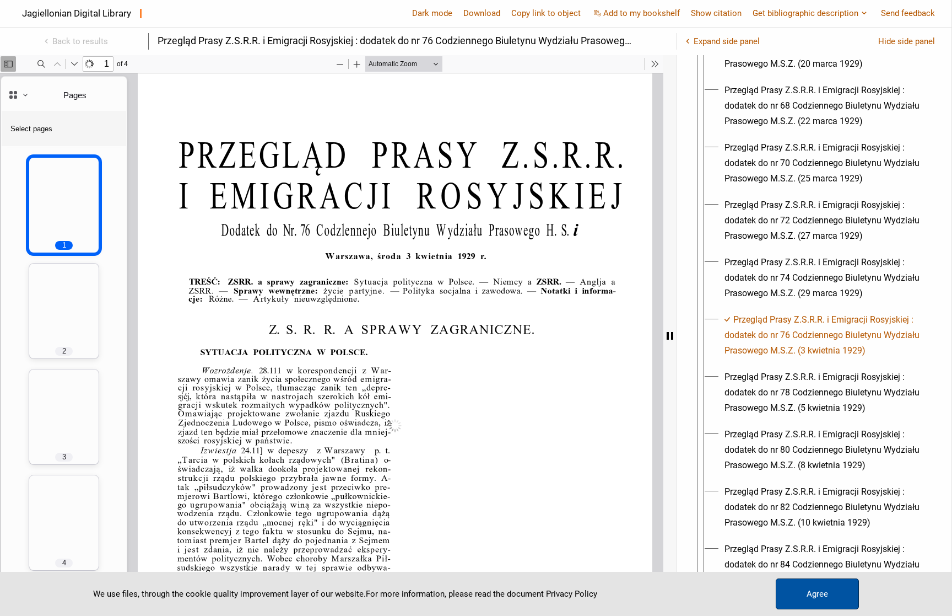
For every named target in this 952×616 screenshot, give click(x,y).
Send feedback (908, 13)
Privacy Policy (571, 594)
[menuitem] (824, 105)
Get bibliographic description (805, 13)
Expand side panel (727, 41)
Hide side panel (906, 41)
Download (481, 13)
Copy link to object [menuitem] (546, 13)
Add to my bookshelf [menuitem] (641, 13)
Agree (817, 594)
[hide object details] (670, 335)
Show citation (716, 13)
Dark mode (432, 13)
